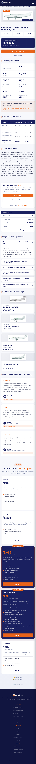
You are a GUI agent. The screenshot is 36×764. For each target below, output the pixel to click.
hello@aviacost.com (22, 205)
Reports (18, 722)
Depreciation (18, 719)
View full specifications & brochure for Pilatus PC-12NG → (18, 109)
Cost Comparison (18, 710)
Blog (18, 731)
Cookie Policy (18, 752)
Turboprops (15, 6)
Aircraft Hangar (8, 6)
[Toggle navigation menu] (33, 2)
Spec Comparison (18, 713)
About (18, 728)
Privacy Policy (18, 746)
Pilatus (20, 6)
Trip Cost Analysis (18, 716)
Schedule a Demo (18, 737)
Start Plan (18, 506)
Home (2, 6)
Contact (18, 734)
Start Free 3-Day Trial (18, 51)
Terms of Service (18, 749)
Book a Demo (18, 55)
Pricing (18, 740)
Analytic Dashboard (18, 707)
